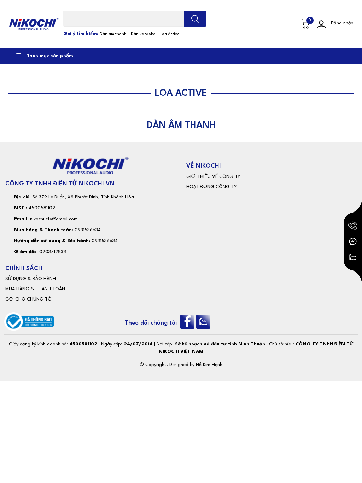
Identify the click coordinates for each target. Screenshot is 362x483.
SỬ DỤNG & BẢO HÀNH (30, 279)
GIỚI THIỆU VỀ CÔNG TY (213, 176)
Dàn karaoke (143, 34)
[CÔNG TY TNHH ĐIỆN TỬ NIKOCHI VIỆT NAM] (33, 24)
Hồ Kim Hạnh (209, 364)
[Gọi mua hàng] (352, 226)
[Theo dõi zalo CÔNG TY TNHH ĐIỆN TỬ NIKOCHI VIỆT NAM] (204, 321)
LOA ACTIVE (181, 93)
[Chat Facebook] (352, 241)
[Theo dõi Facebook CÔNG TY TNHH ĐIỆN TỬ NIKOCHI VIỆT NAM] (188, 321)
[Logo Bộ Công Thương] (29, 321)
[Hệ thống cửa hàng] (290, 24)
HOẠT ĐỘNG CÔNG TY (211, 187)
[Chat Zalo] (352, 257)
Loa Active (170, 34)
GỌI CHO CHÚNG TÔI (29, 299)
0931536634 (88, 230)
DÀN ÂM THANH (181, 125)
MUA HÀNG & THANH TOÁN (35, 289)
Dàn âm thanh (113, 34)
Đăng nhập (342, 23)
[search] (195, 19)
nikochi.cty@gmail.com (54, 219)
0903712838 (52, 252)
